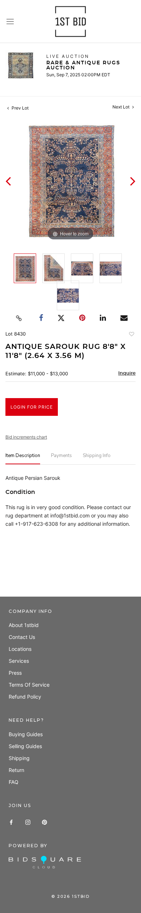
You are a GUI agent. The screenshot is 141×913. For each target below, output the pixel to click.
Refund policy (25, 697)
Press (15, 673)
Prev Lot (19, 108)
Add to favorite (131, 335)
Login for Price (31, 407)
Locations (20, 649)
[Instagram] (27, 822)
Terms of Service (29, 685)
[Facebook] (11, 822)
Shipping (19, 758)
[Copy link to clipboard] (19, 318)
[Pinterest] (44, 822)
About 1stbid (24, 625)
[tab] (22, 458)
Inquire (127, 373)
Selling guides (25, 746)
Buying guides (26, 734)
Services (19, 661)
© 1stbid (70, 896)
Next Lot (121, 107)
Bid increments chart (26, 437)
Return (16, 770)
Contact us (22, 637)
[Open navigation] (10, 21)
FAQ (13, 782)
